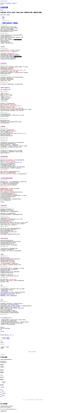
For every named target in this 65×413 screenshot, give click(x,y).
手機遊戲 (7, 338)
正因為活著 (4, 7)
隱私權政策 (37, 399)
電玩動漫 (8, 14)
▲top (1, 340)
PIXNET (25, 399)
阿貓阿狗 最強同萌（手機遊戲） (10, 23)
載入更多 (2, 342)
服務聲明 (41, 399)
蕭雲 (1, 329)
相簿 (3, 16)
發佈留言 (2, 348)
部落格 (3, 17)
